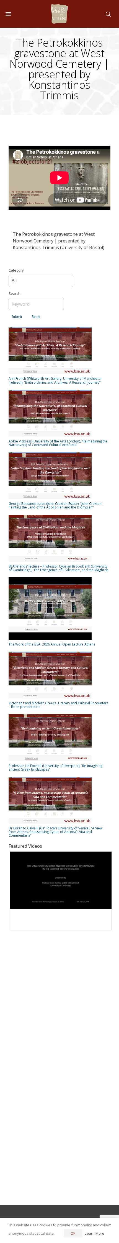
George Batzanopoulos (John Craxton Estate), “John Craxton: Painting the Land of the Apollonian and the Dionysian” (55, 505)
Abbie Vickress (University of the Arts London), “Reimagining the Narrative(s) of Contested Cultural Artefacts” (58, 443)
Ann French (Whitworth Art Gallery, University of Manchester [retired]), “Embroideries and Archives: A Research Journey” (55, 380)
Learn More (94, 1233)
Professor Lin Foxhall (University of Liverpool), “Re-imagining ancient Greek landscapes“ (55, 767)
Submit (16, 316)
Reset (36, 316)
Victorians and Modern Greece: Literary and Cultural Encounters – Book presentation (58, 705)
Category (16, 270)
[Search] (107, 14)
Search (14, 293)
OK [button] (73, 1233)
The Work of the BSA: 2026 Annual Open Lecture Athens (52, 644)
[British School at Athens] (59, 14)
